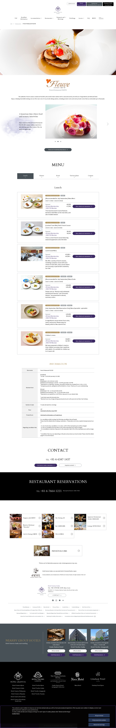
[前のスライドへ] (9, 124)
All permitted (99, 715)
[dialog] (58, 717)
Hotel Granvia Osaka (18, 688)
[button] (55, 142)
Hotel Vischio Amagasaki (38, 691)
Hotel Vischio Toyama (38, 694)
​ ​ (18, 700)
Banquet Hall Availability (108, 4)
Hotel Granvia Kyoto (18, 685)
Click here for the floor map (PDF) (48, 410)
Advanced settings (99, 724)
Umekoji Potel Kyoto (98, 685)
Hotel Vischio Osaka (38, 688)
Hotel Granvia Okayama (18, 694)
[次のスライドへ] (107, 124)
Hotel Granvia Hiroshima (18, 696)
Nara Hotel (78, 685)
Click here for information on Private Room (51, 415)
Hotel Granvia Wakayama (18, 691)
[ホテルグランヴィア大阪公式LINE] (59, 600)
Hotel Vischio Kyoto (38, 685)
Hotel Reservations (81, 4)
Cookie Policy (16, 713)
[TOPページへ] (58, 10)
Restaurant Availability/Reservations (94, 4)
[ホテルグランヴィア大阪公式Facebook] (53, 600)
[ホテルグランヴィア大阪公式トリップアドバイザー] (63, 600)
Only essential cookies (99, 720)
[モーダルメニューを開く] (101, 18)
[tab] (25, 176)
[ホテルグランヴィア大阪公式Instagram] (56, 600)
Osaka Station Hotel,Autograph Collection (58, 686)
